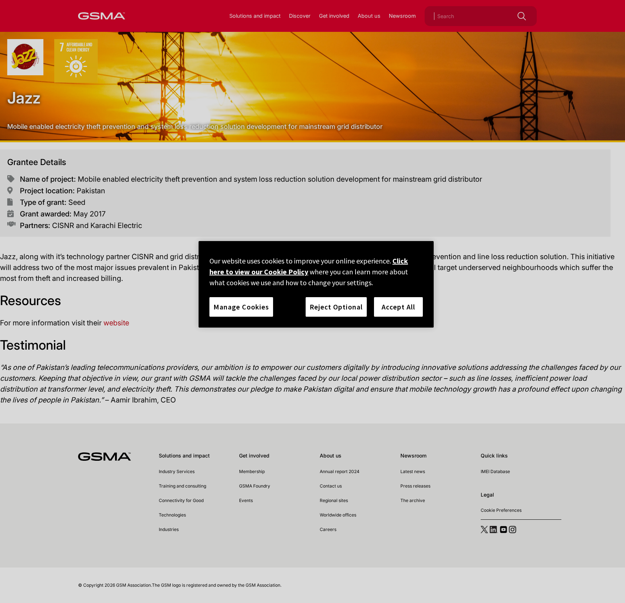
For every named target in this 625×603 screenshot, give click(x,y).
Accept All (398, 306)
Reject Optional (336, 306)
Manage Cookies (241, 306)
